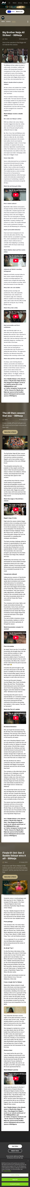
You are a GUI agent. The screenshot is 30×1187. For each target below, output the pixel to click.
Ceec (7, 556)
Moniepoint (12, 394)
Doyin (16, 607)
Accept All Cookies (15, 1184)
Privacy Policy (7, 1170)
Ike (24, 731)
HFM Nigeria (13, 396)
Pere (17, 977)
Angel (14, 554)
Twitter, (8, 388)
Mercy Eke (17, 661)
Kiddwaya (6, 733)
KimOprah (22, 682)
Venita (14, 779)
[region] (15, 1173)
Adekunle (21, 554)
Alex (17, 554)
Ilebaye (14, 379)
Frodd (22, 607)
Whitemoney (7, 559)
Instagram (14, 388)
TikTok (6, 390)
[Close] (28, 1161)
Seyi (16, 733)
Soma (13, 607)
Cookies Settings (15, 1175)
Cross (5, 757)
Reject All (15, 1179)
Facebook (21, 388)
